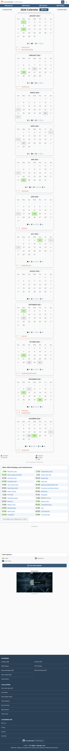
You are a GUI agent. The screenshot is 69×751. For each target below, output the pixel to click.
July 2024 (34, 234)
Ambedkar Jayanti (12, 498)
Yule (42, 508)
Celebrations (40, 558)
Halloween (44, 494)
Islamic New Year (46, 475)
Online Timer (4, 714)
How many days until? (7, 688)
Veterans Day (45, 501)
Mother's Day (11, 504)
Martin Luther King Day (14, 475)
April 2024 (34, 126)
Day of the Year (5, 705)
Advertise (3, 736)
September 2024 (34, 305)
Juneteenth (10, 514)
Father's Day (11, 511)
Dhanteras (44, 491)
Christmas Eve (45, 511)
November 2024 (34, 379)
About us (3, 723)
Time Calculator (5, 701)
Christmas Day (45, 514)
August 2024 (34, 271)
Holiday (6, 558)
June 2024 (34, 197)
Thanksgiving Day (46, 504)
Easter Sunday (11, 491)
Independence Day (46, 471)
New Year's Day (12, 471)
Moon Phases (7, 561)
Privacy (3, 727)
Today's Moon (5, 679)
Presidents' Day (12, 481)
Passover (10, 501)
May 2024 (34, 160)
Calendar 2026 (5, 662)
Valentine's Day (12, 478)
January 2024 (34, 16)
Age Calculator (5, 709)
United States (18, 2)
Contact (3, 731)
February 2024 (34, 55)
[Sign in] (66, 2)
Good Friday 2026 (12, 488)
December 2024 (34, 419)
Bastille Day (44, 478)
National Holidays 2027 (40, 670)
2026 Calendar (9, 5)
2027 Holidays (60, 5)
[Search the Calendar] (62, 2)
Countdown (4, 692)
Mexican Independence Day (49, 485)
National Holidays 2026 (7, 670)
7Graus (33, 745)
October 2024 (34, 342)
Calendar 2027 (38, 661)
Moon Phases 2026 (6, 674)
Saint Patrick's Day (12, 485)
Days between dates (6, 696)
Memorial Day (11, 508)
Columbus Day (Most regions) (50, 488)
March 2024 (34, 93)
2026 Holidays (26, 5)
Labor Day (44, 481)
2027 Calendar (43, 5)
